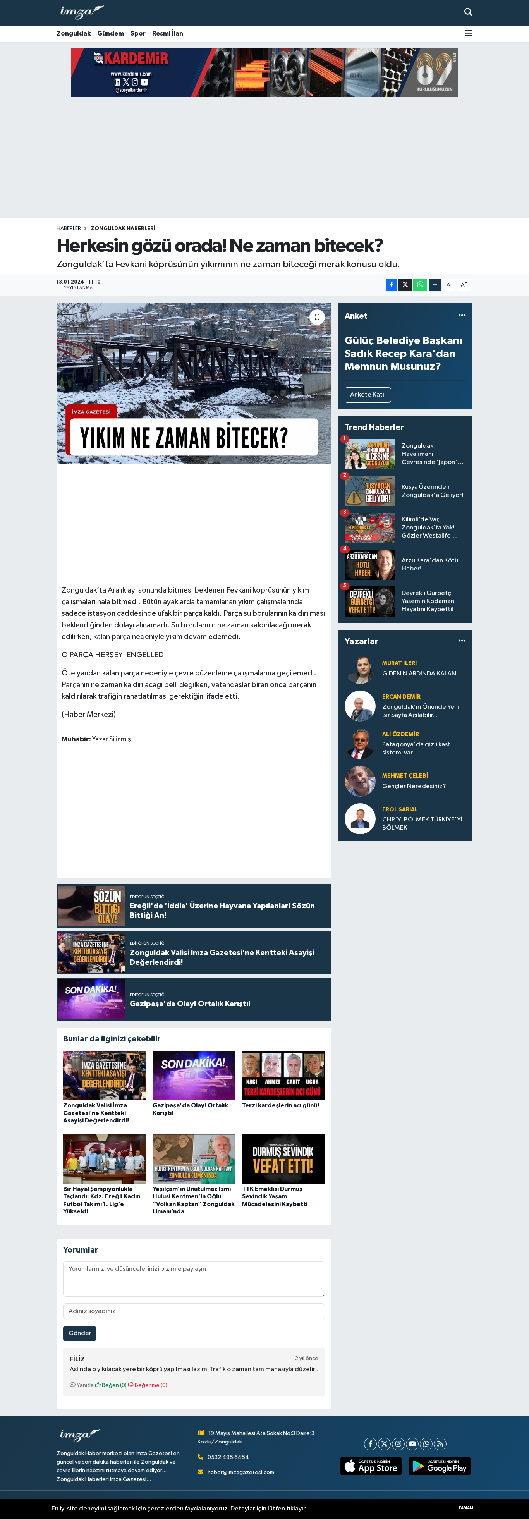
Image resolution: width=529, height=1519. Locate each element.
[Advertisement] (264, 157)
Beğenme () (150, 1385)
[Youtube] (412, 1444)
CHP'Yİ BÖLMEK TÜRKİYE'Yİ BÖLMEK (422, 823)
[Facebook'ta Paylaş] (391, 285)
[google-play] (439, 1466)
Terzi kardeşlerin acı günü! (280, 1105)
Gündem (110, 33)
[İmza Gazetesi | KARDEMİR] (264, 72)
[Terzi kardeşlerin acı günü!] (283, 1075)
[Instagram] (398, 1444)
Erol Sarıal (400, 810)
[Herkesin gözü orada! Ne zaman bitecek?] (194, 383)
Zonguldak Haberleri (123, 228)
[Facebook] (370, 1444)
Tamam (465, 1508)
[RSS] (440, 1444)
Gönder (80, 1333)
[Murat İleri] (360, 668)
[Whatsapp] (426, 1444)
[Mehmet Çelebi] (360, 781)
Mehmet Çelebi (405, 776)
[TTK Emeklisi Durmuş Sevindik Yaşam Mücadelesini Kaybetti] (283, 1159)
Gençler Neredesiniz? (414, 786)
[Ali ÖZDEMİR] (360, 743)
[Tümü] (462, 316)
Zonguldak (74, 33)
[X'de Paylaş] (405, 285)
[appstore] (371, 1466)
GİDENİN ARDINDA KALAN (419, 673)
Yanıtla (85, 1385)
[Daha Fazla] (435, 285)
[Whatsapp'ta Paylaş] (420, 285)
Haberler (69, 228)
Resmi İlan (167, 33)
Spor (138, 33)
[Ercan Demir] (360, 706)
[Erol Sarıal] (360, 818)
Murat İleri (399, 663)
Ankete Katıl (368, 395)
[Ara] (468, 12)
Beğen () (114, 1385)
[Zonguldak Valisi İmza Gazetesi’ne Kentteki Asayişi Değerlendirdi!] (104, 1075)
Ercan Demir (401, 697)
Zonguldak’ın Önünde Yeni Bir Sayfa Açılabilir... (420, 711)
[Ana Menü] (468, 34)
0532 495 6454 (228, 1457)
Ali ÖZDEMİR (400, 734)
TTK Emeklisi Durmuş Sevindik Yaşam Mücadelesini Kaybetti (274, 1196)
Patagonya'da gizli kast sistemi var (416, 748)
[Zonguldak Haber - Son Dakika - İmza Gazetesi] (86, 12)
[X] (384, 1444)
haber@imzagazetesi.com (241, 1472)
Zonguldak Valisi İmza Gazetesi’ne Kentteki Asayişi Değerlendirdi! (96, 1112)
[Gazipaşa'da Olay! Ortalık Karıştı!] (194, 1075)
